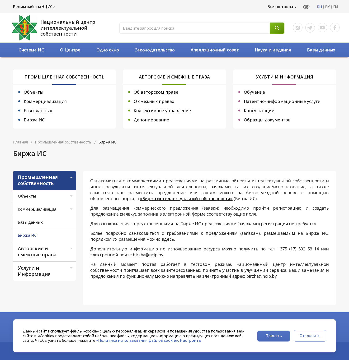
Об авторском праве (156, 92)
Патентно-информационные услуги (282, 101)
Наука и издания (273, 50)
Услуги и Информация (34, 271)
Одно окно (107, 50)
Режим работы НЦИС (33, 6)
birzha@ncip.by (148, 255)
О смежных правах (154, 101)
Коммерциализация (45, 101)
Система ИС (31, 50)
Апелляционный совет (215, 50)
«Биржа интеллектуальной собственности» (186, 198)
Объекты (33, 92)
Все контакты (281, 6)
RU (319, 7)
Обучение (254, 92)
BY (327, 7)
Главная (20, 142)
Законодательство (155, 50)
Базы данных (321, 50)
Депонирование (151, 120)
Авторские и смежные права (37, 251)
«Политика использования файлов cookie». (137, 340)
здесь (168, 239)
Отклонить (310, 335)
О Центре (70, 50)
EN (335, 7)
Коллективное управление (162, 110)
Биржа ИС (34, 120)
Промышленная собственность (38, 180)
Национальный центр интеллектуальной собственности (67, 28)
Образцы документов (267, 120)
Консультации (259, 110)
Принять (273, 335)
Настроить (190, 340)
